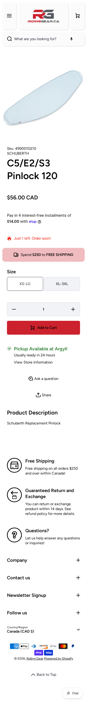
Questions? (37, 530)
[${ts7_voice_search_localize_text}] (71, 39)
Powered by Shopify (58, 659)
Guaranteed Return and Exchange (49, 493)
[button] (78, 16)
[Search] (7, 39)
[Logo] (43, 16)
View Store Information (33, 362)
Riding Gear (34, 659)
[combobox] (43, 39)
